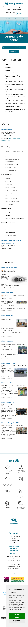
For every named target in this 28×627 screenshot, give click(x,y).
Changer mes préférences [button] (16, 621)
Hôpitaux (20, 48)
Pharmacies (13, 51)
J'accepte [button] (16, 614)
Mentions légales (14, 546)
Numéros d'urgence (8, 48)
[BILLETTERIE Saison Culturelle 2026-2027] (7, 464)
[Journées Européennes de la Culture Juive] (7, 476)
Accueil (2, 18)
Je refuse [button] (16, 617)
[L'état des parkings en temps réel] (20, 500)
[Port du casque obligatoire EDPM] (20, 464)
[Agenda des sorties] (20, 476)
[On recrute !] (7, 500)
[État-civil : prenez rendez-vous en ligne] (20, 488)
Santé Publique (9, 18)
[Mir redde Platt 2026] (7, 488)
